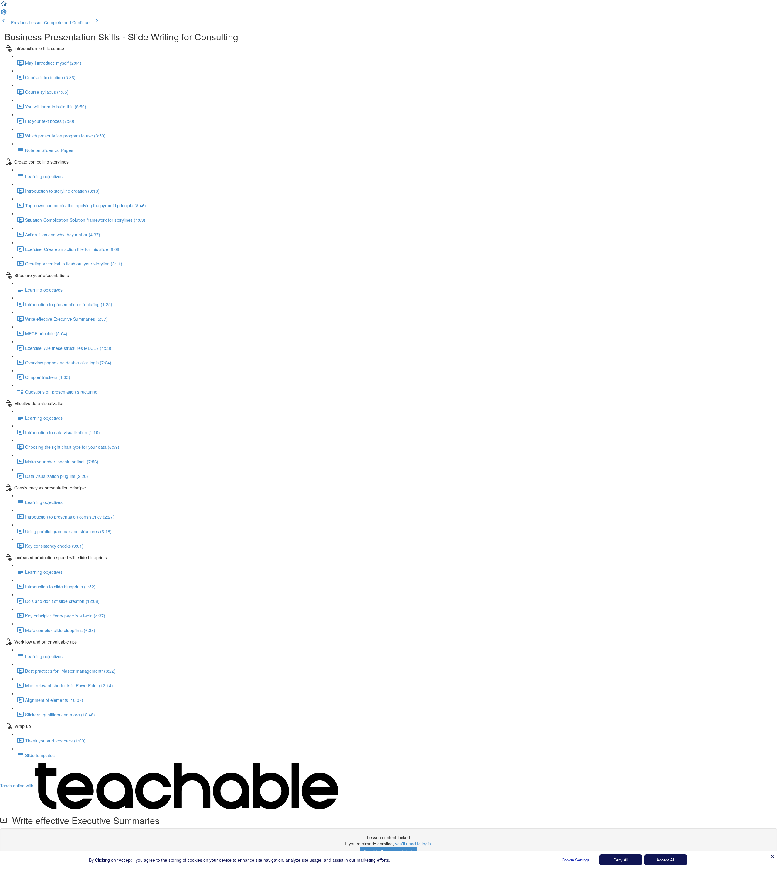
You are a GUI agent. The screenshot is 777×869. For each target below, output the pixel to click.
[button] (3, 5)
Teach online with (17, 786)
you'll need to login (413, 843)
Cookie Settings (576, 860)
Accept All (666, 860)
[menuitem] (3, 14)
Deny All (620, 860)
